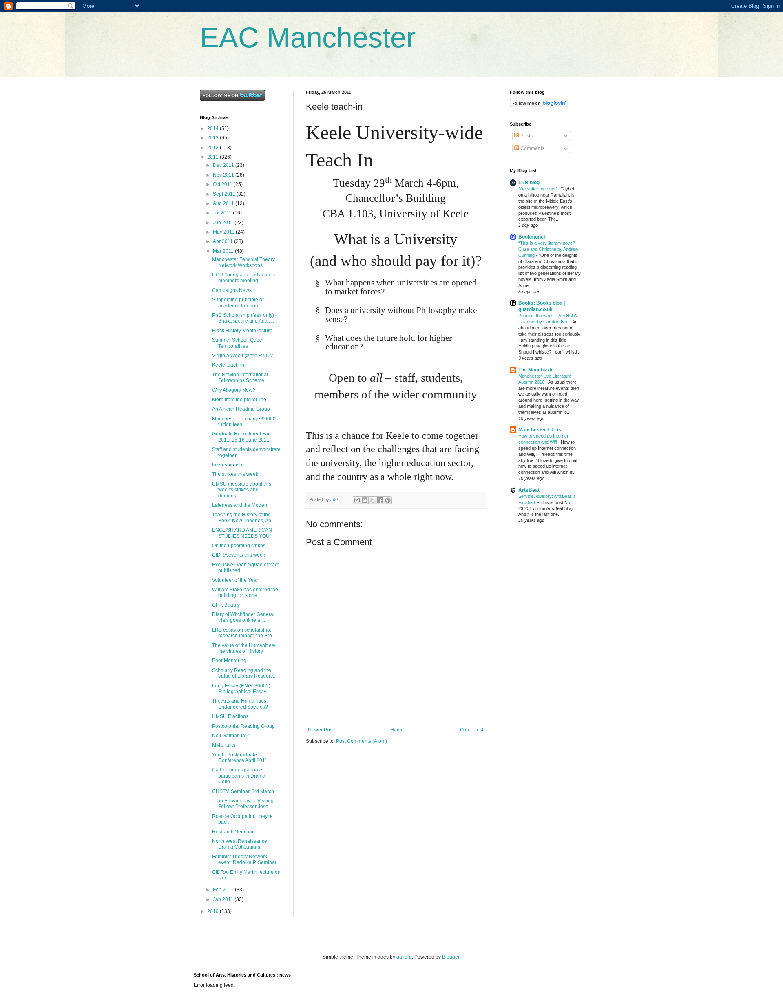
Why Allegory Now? (233, 390)
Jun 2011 (223, 222)
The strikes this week (235, 474)
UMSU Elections (230, 716)
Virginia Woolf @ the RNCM (243, 355)
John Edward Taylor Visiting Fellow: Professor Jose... (243, 803)
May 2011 (224, 232)
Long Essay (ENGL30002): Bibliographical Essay (242, 688)
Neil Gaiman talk (230, 735)
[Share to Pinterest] (388, 500)
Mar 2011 (224, 251)
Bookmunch (532, 237)
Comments (531, 148)
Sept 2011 (225, 194)
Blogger (450, 957)
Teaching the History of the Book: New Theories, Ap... (243, 517)
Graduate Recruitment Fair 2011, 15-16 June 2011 (241, 436)
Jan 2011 (223, 899)
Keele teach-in (228, 365)
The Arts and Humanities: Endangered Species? (240, 703)
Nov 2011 (224, 175)
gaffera (404, 957)
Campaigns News (232, 290)
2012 (213, 147)
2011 (213, 157)
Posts (526, 136)
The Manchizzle (536, 370)
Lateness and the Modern (240, 505)
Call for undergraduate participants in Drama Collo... (238, 775)
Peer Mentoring (229, 660)
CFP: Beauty (226, 605)
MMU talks (223, 745)
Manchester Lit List (540, 430)
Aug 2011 (224, 203)
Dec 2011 (224, 165)
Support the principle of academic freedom (237, 302)
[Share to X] (372, 500)
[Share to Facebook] (380, 500)
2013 (213, 138)
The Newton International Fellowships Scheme (240, 377)
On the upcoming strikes (238, 545)
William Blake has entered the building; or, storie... (245, 592)
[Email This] (357, 500)
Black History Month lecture (242, 331)
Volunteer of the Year (235, 580)
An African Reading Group (241, 409)
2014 (213, 128)
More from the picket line (239, 399)
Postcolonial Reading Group (243, 726)
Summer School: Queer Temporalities (238, 343)
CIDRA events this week (238, 555)
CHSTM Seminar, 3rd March (243, 791)
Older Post (471, 730)
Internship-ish (227, 465)
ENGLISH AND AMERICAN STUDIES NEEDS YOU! (242, 533)
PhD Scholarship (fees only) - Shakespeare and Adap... (244, 318)
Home (397, 730)
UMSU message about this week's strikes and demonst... (241, 490)
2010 (213, 911)
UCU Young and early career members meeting (244, 277)
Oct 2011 (223, 184)
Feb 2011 (224, 890)
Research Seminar (233, 832)
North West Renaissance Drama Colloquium (239, 844)
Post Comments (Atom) (361, 741)
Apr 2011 (223, 241)
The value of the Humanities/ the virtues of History (243, 648)
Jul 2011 (223, 213)
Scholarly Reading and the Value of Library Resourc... (244, 673)
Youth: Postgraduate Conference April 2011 (240, 757)
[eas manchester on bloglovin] (539, 105)
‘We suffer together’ (538, 188)
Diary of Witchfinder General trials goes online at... (243, 617)
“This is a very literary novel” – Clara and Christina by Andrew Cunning (548, 249)
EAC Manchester (308, 37)
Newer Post (321, 730)
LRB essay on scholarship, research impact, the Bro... (244, 633)
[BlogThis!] (365, 500)
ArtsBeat (529, 490)
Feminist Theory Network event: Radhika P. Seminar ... (246, 859)
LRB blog (529, 183)
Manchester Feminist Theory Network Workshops (243, 262)
